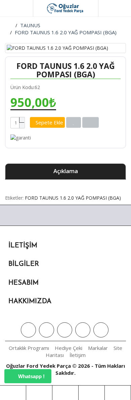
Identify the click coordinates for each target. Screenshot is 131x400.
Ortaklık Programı (29, 348)
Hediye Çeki (68, 348)
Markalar (98, 348)
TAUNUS (30, 25)
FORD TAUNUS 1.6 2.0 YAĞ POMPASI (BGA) (66, 32)
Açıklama (65, 171)
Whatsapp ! (31, 376)
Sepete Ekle (49, 122)
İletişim (78, 355)
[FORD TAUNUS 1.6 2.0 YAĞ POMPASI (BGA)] (65, 48)
